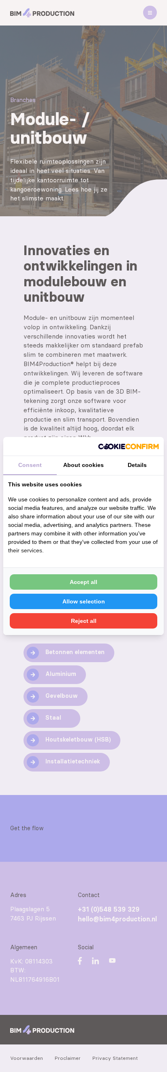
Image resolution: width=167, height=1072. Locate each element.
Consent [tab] (30, 465)
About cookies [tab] (83, 465)
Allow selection (83, 601)
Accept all (83, 582)
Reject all (83, 621)
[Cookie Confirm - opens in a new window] (128, 446)
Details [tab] (137, 465)
